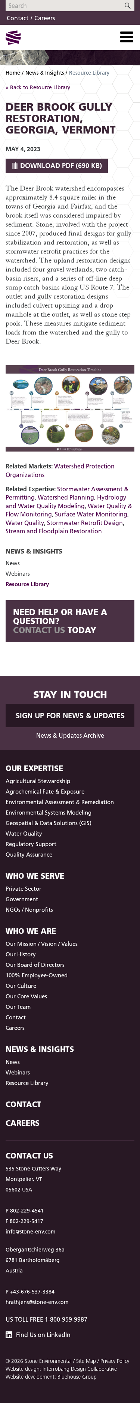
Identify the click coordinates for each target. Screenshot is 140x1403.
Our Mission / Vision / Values (42, 943)
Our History (21, 954)
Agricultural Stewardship (38, 781)
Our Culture (21, 985)
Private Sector (23, 888)
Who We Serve (35, 876)
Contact (17, 18)
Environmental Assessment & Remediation (60, 802)
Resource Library (27, 584)
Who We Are (31, 931)
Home (13, 72)
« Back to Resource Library (38, 87)
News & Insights (44, 72)
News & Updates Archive (70, 735)
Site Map (86, 1361)
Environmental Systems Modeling (48, 812)
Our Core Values (26, 996)
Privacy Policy (114, 1361)
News (13, 563)
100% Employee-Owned (37, 975)
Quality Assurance (29, 854)
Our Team (18, 1006)
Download (60, 165)
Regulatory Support (31, 844)
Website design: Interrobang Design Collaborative (61, 1368)
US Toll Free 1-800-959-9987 (46, 1319)
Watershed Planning (66, 497)
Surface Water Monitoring (91, 514)
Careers (44, 18)
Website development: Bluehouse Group (51, 1376)
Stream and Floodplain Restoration (54, 531)
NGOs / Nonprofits (29, 909)
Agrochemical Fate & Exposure (45, 791)
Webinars (18, 573)
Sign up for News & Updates (70, 715)
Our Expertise (34, 768)
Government (22, 899)
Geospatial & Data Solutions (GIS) (48, 823)
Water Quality (25, 523)
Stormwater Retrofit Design (85, 523)
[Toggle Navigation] (126, 37)
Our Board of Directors (35, 964)
